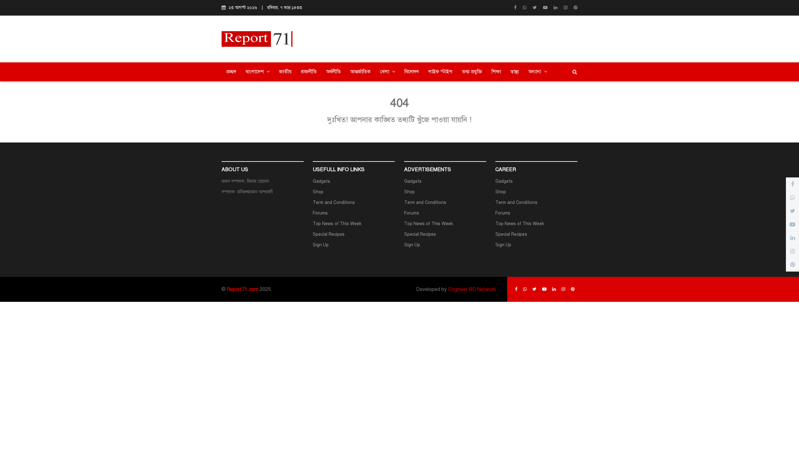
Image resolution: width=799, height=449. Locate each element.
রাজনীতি (309, 72)
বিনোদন (411, 72)
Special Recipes (329, 234)
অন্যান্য (535, 72)
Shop (318, 192)
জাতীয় (285, 72)
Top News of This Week (337, 223)
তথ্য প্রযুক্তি (472, 72)
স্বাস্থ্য (514, 72)
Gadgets (321, 181)
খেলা (385, 72)
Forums (320, 213)
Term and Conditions (334, 202)
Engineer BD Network (472, 289)
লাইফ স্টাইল (440, 72)
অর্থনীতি (333, 72)
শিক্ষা (496, 72)
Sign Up (321, 245)
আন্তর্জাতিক (360, 72)
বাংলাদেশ (255, 72)
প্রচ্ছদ (231, 72)
